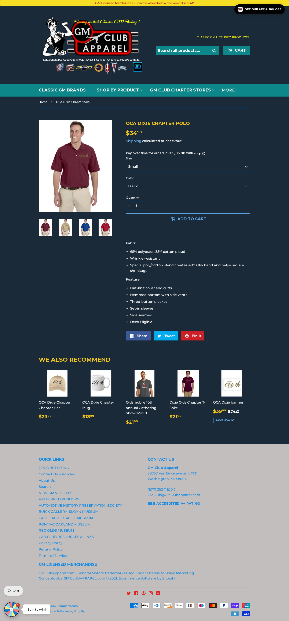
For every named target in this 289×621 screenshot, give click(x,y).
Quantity (132, 197)
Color (130, 178)
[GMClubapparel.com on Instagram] (151, 594)
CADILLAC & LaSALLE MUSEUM (66, 518)
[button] (259, 9)
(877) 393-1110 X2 (161, 490)
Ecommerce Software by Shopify (147, 578)
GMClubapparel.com (63, 605)
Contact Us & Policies (57, 474)
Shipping (133, 141)
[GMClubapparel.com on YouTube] (158, 594)
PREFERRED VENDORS (59, 499)
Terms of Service (53, 556)
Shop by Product (118, 90)
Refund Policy (51, 549)
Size (129, 158)
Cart (240, 50)
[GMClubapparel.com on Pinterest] (143, 594)
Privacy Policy (50, 543)
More (228, 90)
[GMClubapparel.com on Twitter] (129, 594)
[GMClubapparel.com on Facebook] (136, 594)
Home (43, 102)
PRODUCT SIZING (54, 468)
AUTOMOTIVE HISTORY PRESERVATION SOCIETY (80, 505)
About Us (47, 481)
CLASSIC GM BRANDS (63, 90)
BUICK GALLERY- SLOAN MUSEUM (68, 512)
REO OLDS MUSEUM (56, 530)
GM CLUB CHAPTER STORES (181, 90)
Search (45, 487)
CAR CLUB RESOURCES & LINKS (66, 537)
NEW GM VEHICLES (55, 493)
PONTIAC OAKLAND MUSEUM (65, 524)
